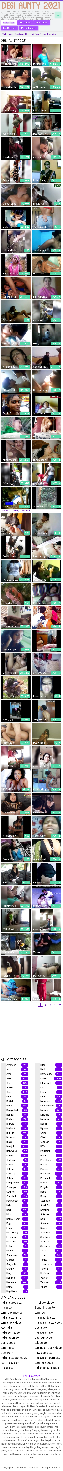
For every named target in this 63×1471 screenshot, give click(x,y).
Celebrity (15, 511)
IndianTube (9, 22)
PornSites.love (28, 28)
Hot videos (25, 22)
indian (5, 511)
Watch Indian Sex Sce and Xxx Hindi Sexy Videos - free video (29, 34)
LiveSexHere (9, 28)
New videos (41, 22)
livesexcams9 (31, 1376)
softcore (26, 511)
